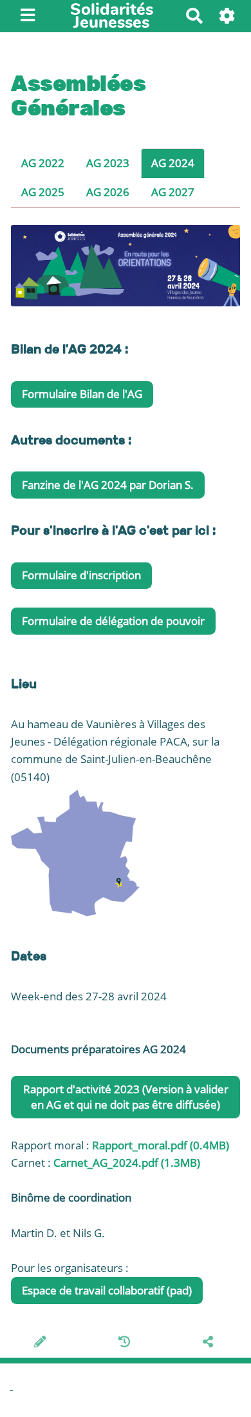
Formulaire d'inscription (81, 575)
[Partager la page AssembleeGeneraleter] (210, 1343)
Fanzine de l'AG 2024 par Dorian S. (108, 484)
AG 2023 (107, 162)
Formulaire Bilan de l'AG (82, 393)
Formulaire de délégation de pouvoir (113, 620)
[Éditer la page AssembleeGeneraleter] (42, 1343)
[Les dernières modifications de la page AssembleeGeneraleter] (126, 1343)
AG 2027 (172, 191)
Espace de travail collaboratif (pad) (107, 1290)
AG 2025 (42, 191)
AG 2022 (42, 162)
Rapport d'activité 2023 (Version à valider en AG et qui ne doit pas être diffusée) (125, 1097)
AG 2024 (172, 162)
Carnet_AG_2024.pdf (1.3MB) (126, 1162)
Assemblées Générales (78, 95)
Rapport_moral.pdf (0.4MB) (160, 1145)
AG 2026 (107, 191)
